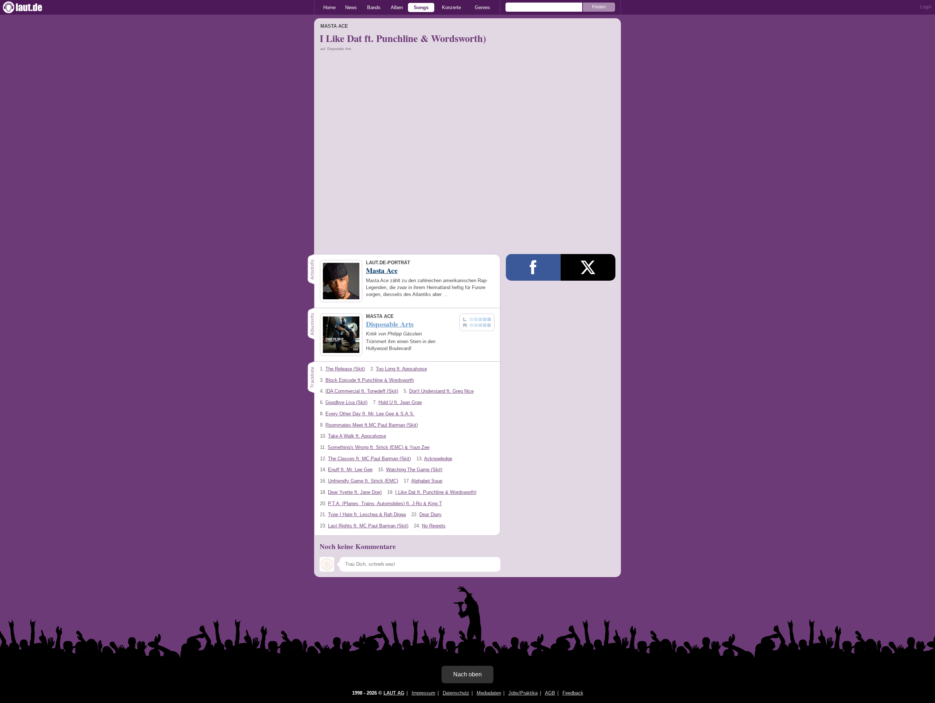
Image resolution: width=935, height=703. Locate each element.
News (351, 7)
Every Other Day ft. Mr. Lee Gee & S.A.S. (370, 413)
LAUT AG (393, 693)
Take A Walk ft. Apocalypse (357, 436)
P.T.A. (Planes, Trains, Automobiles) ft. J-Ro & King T (385, 503)
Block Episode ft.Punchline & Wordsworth (369, 380)
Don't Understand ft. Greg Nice (441, 391)
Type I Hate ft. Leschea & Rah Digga (367, 514)
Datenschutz (456, 693)
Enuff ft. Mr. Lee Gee (350, 469)
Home (329, 7)
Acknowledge (438, 458)
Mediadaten (489, 693)
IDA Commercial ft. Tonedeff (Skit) (361, 391)
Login (925, 6)
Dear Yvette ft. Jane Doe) (355, 492)
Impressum (423, 693)
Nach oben (467, 674)
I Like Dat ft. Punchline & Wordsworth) (435, 492)
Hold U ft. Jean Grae (400, 402)
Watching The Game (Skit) (414, 469)
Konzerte (451, 7)
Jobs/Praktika (523, 693)
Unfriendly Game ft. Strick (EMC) (363, 481)
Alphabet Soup (426, 481)
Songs (421, 7)
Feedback (572, 693)
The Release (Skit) (345, 369)
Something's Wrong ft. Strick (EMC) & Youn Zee (379, 447)
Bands (374, 7)
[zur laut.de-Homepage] (29, 7)
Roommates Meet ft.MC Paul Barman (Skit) (371, 425)
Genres (482, 7)
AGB (550, 693)
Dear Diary (430, 514)
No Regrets (434, 526)
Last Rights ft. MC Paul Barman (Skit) (368, 526)
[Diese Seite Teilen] (533, 267)
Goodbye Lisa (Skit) (346, 402)
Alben (397, 7)
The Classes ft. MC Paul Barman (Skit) (369, 458)
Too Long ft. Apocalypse (401, 369)
